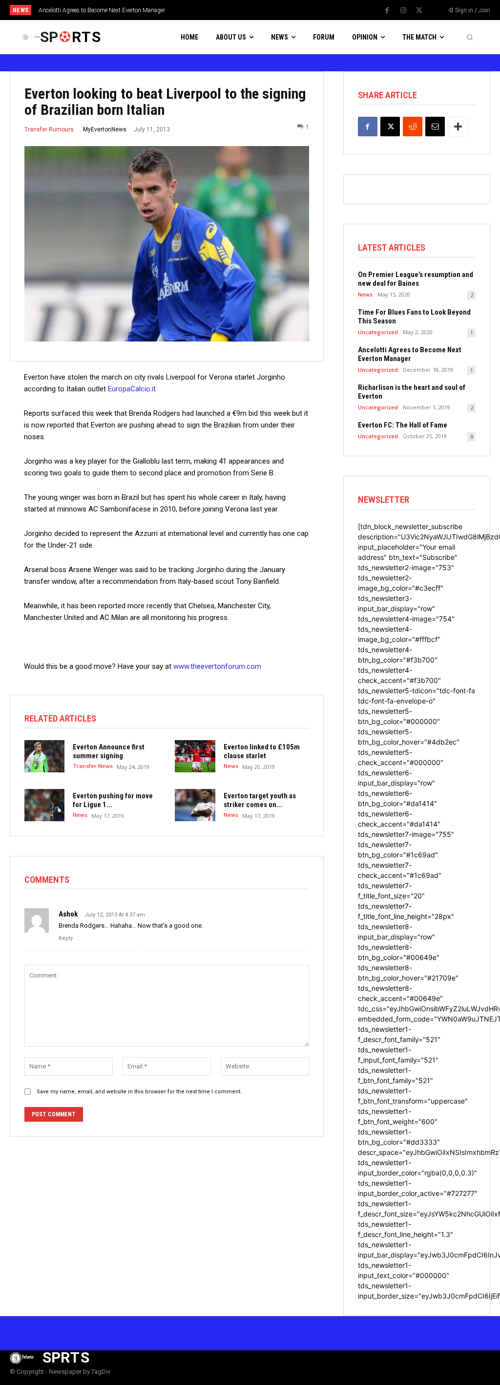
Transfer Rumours (49, 129)
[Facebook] (387, 11)
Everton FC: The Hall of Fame (402, 425)
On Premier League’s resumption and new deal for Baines (415, 279)
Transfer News (93, 765)
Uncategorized (378, 332)
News (231, 765)
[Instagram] (403, 11)
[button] (469, 37)
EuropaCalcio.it (132, 388)
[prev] (260, 10)
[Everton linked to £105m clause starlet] (195, 756)
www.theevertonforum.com (217, 666)
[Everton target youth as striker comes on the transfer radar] (195, 805)
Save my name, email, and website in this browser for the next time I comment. (139, 1091)
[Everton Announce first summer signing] (44, 756)
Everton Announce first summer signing (109, 751)
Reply (66, 938)
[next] (276, 10)
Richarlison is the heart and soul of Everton (100, 10)
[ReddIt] (412, 126)
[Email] (435, 126)
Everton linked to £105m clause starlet (262, 751)
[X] (419, 11)
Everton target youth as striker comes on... (260, 800)
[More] (458, 126)
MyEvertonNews (104, 129)
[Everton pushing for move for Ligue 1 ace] (44, 805)
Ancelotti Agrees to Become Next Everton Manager (409, 354)
